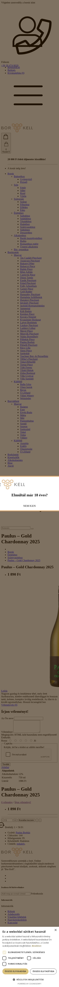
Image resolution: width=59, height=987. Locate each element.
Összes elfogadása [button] (15, 971)
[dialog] (29, 957)
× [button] (55, 930)
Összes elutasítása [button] (43, 971)
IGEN (33, 505)
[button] (29, 979)
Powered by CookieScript (29, 983)
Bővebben (36, 946)
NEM (26, 505)
